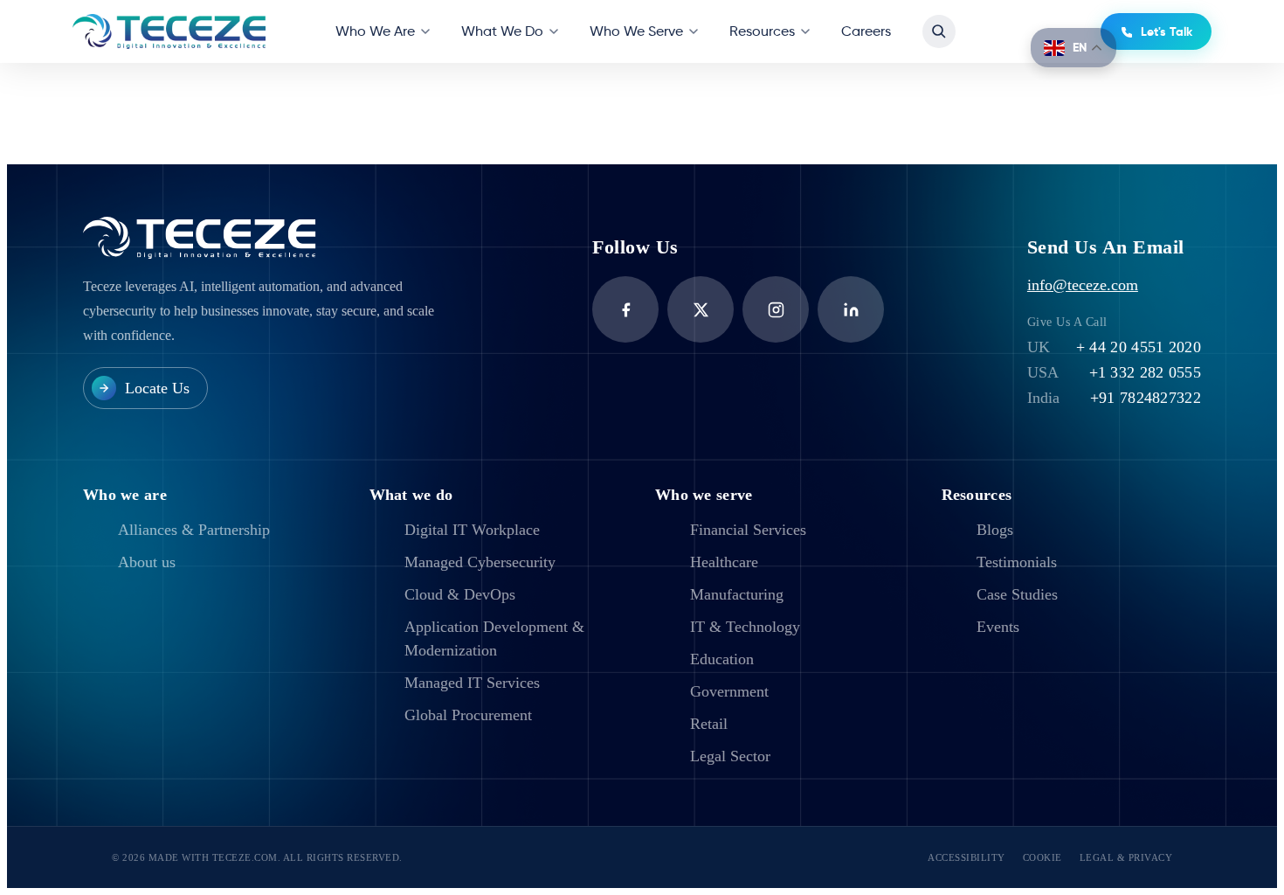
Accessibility (966, 857)
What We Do (502, 31)
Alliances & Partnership (194, 529)
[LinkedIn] (851, 309)
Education (722, 659)
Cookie (1042, 857)
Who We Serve (636, 31)
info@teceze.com (1082, 285)
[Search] (939, 31)
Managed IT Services (472, 682)
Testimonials (1017, 562)
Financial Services (748, 529)
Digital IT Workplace (472, 529)
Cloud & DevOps (459, 594)
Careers (866, 31)
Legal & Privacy (1126, 857)
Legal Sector (730, 756)
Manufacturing (737, 594)
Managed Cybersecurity (480, 562)
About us (147, 562)
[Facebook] (625, 309)
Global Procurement (468, 715)
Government (729, 691)
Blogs (995, 529)
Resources (762, 31)
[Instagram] (775, 309)
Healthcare (724, 562)
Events (998, 626)
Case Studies (1017, 594)
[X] (700, 309)
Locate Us (157, 388)
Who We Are (375, 31)
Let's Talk (1166, 31)
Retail (709, 723)
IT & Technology (745, 626)
